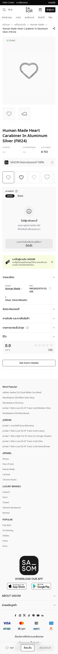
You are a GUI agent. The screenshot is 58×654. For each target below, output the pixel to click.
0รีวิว (50, 350)
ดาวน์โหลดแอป (22, 2)
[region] (29, 70)
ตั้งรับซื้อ (29, 245)
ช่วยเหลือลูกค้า (9, 605)
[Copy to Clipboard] (50, 288)
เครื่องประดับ (20, 24)
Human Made (37, 24)
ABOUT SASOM (11, 596)
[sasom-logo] (29, 10)
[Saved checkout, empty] (40, 10)
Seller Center (8, 2)
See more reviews (29, 363)
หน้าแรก (6, 24)
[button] (4, 9)
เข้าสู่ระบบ (50, 9)
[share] (53, 28)
